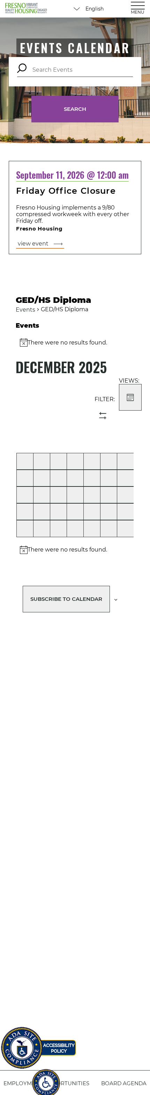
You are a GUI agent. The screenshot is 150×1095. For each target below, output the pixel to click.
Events (25, 309)
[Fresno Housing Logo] (26, 9)
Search (75, 109)
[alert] (75, 549)
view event (33, 243)
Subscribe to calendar (66, 599)
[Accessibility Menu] (46, 1079)
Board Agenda (124, 1083)
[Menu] (138, 5)
